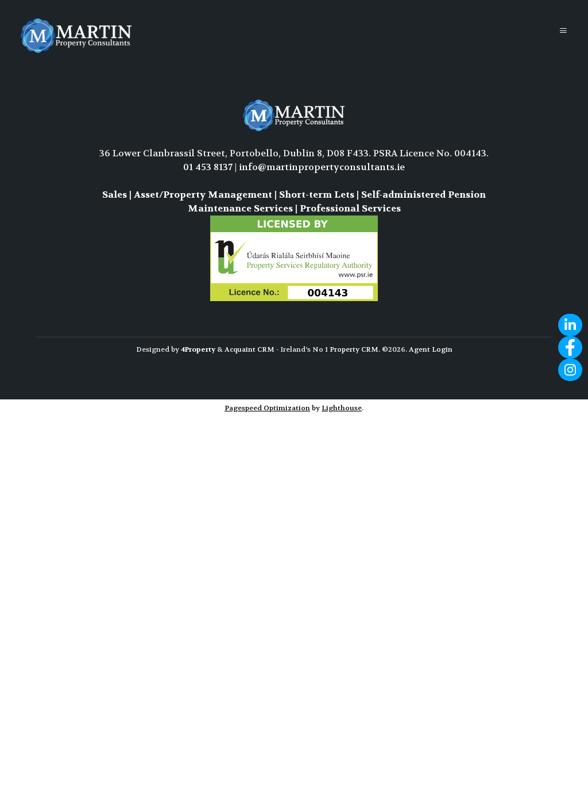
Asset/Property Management (203, 194)
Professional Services (350, 208)
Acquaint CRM (249, 349)
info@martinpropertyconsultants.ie (322, 167)
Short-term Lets (316, 194)
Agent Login (430, 349)
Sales (114, 194)
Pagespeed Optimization (267, 408)
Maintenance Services (240, 208)
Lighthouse (342, 408)
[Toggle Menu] (563, 31)
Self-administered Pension (423, 194)
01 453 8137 (208, 167)
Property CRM (354, 349)
